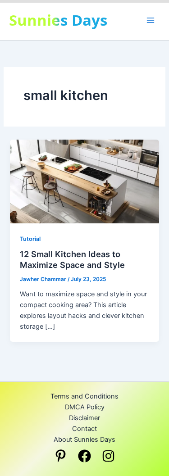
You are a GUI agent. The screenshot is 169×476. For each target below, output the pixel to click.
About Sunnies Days (84, 439)
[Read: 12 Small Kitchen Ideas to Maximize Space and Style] (84, 181)
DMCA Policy (85, 407)
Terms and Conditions (84, 396)
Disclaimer (84, 418)
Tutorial (30, 239)
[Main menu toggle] (150, 20)
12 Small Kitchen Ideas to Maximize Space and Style (72, 259)
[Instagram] (108, 455)
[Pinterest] (60, 455)
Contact (84, 429)
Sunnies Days (58, 20)
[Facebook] (84, 455)
